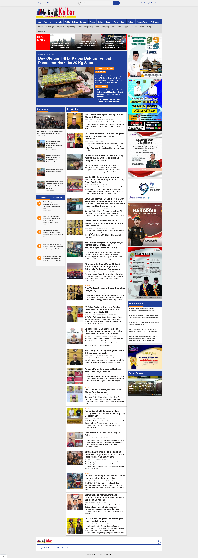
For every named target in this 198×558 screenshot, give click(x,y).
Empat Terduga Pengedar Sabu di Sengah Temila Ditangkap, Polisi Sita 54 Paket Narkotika (104, 223)
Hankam (87, 250)
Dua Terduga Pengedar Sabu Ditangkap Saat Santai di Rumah (104, 520)
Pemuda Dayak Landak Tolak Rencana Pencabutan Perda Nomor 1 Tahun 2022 (59, 45)
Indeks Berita (66, 548)
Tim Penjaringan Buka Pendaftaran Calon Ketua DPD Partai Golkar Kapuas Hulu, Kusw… (144, 386)
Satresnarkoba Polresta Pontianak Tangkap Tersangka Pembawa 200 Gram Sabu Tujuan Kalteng (104, 497)
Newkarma (95, 554)
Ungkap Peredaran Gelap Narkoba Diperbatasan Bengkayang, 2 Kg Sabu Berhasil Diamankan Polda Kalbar (103, 331)
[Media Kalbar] (56, 12)
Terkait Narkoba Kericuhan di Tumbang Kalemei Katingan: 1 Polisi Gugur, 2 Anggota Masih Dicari (104, 158)
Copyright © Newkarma (44, 548)
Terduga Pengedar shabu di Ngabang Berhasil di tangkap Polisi (103, 370)
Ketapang (91, 394)
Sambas (96, 208)
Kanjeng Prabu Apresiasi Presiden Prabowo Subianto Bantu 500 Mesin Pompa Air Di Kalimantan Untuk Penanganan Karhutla (143, 338)
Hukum (99, 69)
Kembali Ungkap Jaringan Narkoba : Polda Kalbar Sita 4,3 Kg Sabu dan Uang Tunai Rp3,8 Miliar (104, 179)
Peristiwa (108, 69)
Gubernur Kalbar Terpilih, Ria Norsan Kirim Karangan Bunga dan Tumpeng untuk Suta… (53, 247)
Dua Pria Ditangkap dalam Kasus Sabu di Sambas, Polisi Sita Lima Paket (105, 477)
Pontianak (100, 72)
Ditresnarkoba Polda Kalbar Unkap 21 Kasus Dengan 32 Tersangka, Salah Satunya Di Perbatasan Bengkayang (103, 266)
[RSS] (158, 541)
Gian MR (108, 554)
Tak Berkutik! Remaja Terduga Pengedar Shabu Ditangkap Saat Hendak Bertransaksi (104, 136)
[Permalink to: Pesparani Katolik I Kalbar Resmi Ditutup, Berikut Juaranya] (41, 172)
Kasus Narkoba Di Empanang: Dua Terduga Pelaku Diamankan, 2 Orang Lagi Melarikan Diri (105, 413)
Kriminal (91, 119)
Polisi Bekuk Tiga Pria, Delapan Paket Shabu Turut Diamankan (103, 391)
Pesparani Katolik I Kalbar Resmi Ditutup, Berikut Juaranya (54, 172)
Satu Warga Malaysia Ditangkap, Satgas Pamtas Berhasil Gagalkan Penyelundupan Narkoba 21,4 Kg (104, 244)
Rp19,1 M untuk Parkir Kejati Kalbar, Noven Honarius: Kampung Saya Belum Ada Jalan (143, 330)
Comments (57, 197)
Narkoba (87, 286)
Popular (43, 197)
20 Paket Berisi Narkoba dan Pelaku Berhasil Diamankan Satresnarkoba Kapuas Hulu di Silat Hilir (102, 309)
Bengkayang (88, 336)
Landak (96, 119)
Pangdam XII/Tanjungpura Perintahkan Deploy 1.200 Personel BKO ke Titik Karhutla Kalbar (143, 316)
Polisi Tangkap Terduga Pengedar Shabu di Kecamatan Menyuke (105, 351)
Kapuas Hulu (92, 314)
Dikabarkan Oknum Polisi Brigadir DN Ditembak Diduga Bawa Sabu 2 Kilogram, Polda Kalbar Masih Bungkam (105, 454)
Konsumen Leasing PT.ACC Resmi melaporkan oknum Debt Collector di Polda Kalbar (53, 259)
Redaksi (57, 548)
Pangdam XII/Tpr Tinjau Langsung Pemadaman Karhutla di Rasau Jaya (108, 45)
